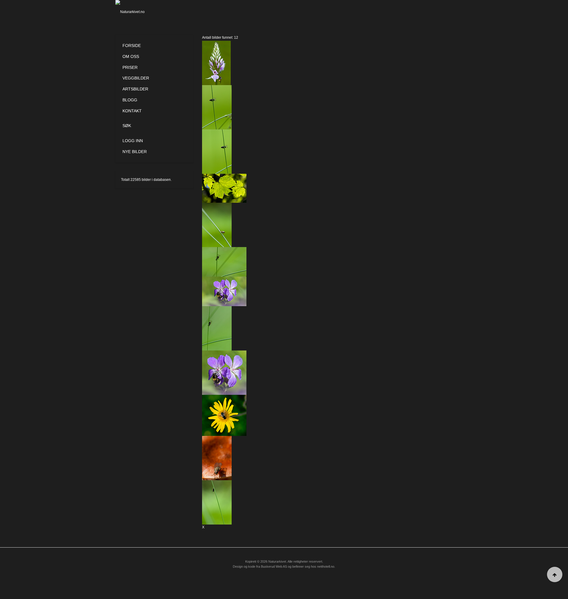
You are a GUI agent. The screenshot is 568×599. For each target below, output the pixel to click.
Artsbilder (135, 89)
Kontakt (132, 110)
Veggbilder (135, 78)
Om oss (130, 56)
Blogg (129, 100)
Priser (130, 67)
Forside (131, 45)
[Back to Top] (554, 574)
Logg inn (132, 140)
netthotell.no (325, 566)
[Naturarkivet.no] (139, 12)
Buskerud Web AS (274, 566)
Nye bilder (134, 151)
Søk (126, 125)
